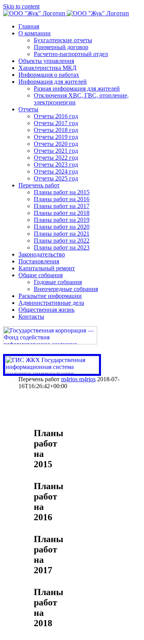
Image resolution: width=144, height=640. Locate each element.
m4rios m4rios (78, 379)
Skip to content (21, 6)
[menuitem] (79, 26)
